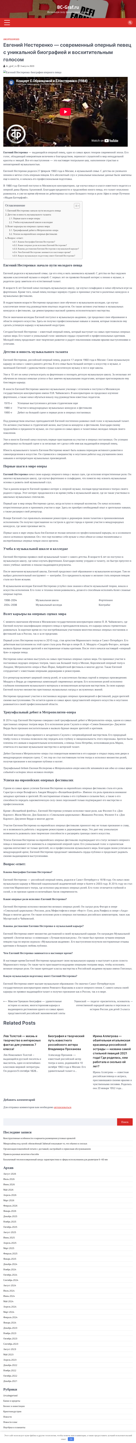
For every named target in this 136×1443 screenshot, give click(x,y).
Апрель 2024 (9, 1306)
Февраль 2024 (10, 1317)
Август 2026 (9, 1173)
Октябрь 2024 (10, 1274)
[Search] (130, 22)
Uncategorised (11, 39)
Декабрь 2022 (10, 1365)
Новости (7, 1416)
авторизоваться (62, 1107)
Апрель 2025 (9, 1243)
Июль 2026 (9, 1179)
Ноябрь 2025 (9, 1221)
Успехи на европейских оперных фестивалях (35, 234)
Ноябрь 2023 (9, 1333)
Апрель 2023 (9, 1359)
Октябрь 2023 (10, 1338)
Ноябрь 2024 (9, 1269)
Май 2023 (8, 1354)
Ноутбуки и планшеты (14, 1427)
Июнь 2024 (9, 1296)
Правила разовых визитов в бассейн (21, 1154)
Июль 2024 (9, 1290)
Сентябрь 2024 (10, 1280)
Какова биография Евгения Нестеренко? (36, 241)
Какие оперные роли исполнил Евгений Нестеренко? (42, 245)
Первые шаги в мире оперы (26, 218)
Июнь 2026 (9, 1184)
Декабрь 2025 (10, 1216)
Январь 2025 (9, 1258)
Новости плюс (10, 1422)
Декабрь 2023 (10, 1328)
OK (71, 1439)
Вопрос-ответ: (15, 238)
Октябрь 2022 (10, 1375)
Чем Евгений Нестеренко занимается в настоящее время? (44, 252)
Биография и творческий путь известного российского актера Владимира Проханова (66, 1042)
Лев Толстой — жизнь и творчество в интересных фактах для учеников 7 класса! (22, 1042)
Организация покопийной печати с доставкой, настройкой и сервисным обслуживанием (47, 1149)
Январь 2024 (9, 1322)
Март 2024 (8, 1312)
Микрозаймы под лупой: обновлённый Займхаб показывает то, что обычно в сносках (45, 1143)
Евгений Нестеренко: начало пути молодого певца (34, 210)
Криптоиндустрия (12, 1411)
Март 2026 (8, 1200)
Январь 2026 (9, 1211)
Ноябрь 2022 (9, 1370)
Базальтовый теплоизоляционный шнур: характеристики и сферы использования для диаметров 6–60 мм (55, 1159)
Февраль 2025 (10, 1253)
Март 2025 (8, 1248)
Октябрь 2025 (10, 1227)
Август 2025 (9, 1232)
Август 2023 (9, 1349)
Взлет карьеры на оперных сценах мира (28, 226)
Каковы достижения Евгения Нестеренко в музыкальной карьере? (48, 248)
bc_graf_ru (11, 66)
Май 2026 (8, 1189)
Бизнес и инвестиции (14, 1406)
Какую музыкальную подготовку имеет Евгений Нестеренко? (46, 255)
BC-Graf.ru (68, 7)
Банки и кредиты (11, 1400)
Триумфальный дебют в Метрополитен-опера (35, 230)
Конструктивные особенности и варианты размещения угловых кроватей (39, 1138)
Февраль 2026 (10, 1205)
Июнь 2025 (9, 1237)
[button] (75, 206)
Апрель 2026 (9, 1195)
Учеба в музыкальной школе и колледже (33, 222)
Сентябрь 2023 (10, 1344)
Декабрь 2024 (10, 1264)
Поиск (125, 1122)
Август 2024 (9, 1285)
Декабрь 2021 (10, 1381)
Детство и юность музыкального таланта (29, 214)
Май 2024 (8, 1301)
